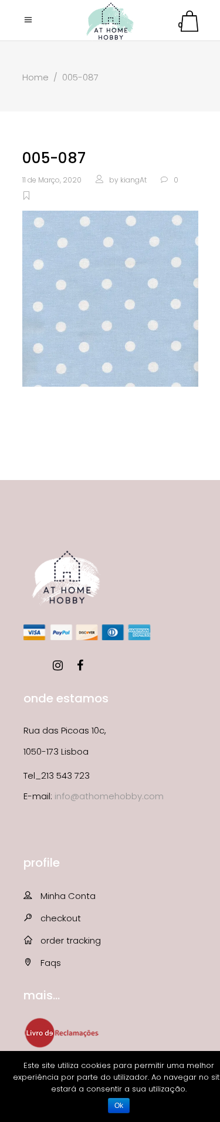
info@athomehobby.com (109, 796)
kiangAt (133, 180)
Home (35, 77)
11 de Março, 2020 (52, 180)
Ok (118, 1105)
